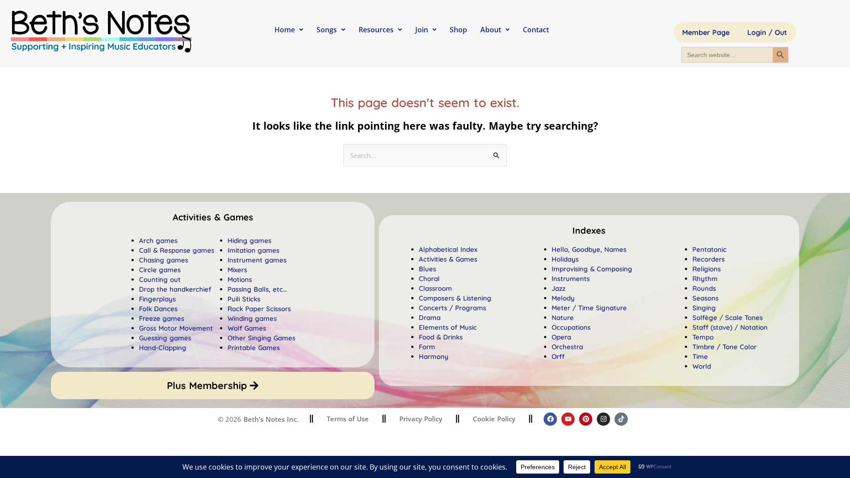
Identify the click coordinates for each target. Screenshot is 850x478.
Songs (327, 30)
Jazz (558, 288)
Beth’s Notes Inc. (269, 419)
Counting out (160, 279)
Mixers (237, 270)
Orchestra (567, 347)
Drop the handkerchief (175, 289)
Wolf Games (247, 328)
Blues (427, 269)
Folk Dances (158, 309)
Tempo (703, 337)
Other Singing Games (261, 338)
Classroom (435, 288)
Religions (706, 269)
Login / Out (767, 32)
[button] (589, 230)
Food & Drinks (441, 337)
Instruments (571, 278)
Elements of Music (448, 327)
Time (700, 356)
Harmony (433, 356)
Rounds (704, 288)
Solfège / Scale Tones (727, 317)
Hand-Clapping (162, 347)
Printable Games (254, 347)
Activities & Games (448, 259)
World (701, 366)
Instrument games (257, 260)
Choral (429, 278)
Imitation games (253, 250)
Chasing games (163, 260)
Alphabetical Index (448, 249)
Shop (458, 30)
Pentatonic (709, 249)
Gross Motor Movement (176, 328)
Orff (558, 356)
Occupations (571, 327)
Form (427, 347)
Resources (376, 30)
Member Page (706, 32)
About (490, 30)
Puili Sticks (244, 299)
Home (284, 30)
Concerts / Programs (452, 308)
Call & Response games (176, 250)
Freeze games (161, 318)
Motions (240, 279)
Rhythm (705, 278)
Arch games (158, 240)
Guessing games (165, 338)
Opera (561, 337)
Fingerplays (157, 299)
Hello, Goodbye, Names (589, 249)
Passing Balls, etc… (257, 289)
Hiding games (249, 240)
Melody (563, 298)
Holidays (565, 259)
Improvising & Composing (592, 269)
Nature (563, 317)
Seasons (705, 298)
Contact (536, 30)
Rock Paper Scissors (259, 309)
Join (421, 30)
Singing (704, 308)
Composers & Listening (455, 298)
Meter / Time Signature (589, 308)
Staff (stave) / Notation (730, 327)
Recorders (708, 259)
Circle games (160, 270)
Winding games (252, 318)
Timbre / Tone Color (724, 347)
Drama (429, 317)
